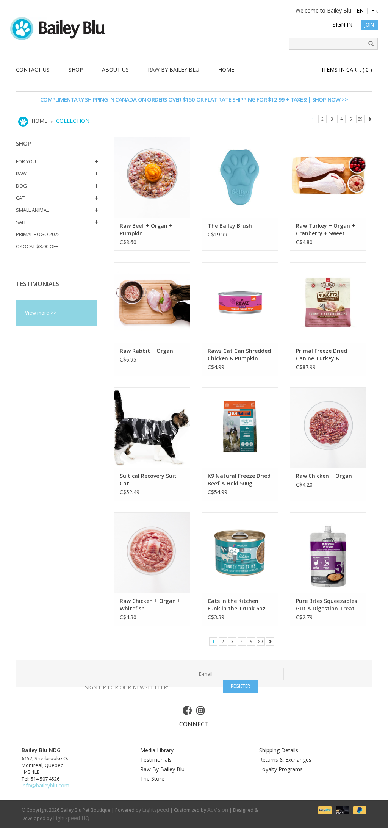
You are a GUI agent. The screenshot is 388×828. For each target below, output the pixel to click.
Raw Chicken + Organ (324, 475)
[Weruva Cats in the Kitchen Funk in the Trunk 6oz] (240, 552)
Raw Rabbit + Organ (146, 350)
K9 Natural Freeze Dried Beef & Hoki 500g (239, 479)
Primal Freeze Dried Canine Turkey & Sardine (321, 354)
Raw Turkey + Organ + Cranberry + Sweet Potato (325, 229)
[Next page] (370, 119)
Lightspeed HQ (71, 818)
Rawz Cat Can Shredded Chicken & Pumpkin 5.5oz (239, 354)
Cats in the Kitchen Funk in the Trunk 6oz (237, 604)
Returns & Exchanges (285, 759)
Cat (20, 198)
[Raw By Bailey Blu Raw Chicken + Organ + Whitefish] (152, 552)
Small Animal (32, 210)
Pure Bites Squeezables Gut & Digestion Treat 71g (326, 604)
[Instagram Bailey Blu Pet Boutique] (201, 710)
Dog (21, 185)
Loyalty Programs (281, 769)
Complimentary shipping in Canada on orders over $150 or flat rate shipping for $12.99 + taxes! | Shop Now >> (194, 99)
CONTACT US (33, 69)
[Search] (368, 44)
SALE (21, 222)
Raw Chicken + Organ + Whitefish (150, 604)
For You (26, 161)
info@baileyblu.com (45, 785)
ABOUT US (115, 69)
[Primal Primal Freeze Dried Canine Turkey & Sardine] (328, 302)
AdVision (217, 809)
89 (360, 119)
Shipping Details (278, 750)
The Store (152, 778)
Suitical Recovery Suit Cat (148, 479)
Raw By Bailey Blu (162, 769)
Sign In (342, 24)
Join (369, 25)
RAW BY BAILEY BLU (173, 69)
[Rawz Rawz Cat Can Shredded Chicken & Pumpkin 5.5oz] (240, 302)
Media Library (157, 750)
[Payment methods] (324, 809)
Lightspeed (155, 809)
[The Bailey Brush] (240, 177)
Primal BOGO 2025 (38, 234)
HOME (226, 69)
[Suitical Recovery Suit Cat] (152, 427)
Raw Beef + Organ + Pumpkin (146, 229)
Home (39, 120)
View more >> (40, 312)
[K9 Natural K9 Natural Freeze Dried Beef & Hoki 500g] (240, 427)
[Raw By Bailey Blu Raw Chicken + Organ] (328, 427)
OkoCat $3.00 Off (37, 246)
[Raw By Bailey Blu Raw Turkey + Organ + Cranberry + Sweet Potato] (328, 177)
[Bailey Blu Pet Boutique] (194, 28)
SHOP (76, 69)
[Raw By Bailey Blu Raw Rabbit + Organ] (152, 302)
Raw (21, 173)
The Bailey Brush (230, 225)
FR (374, 10)
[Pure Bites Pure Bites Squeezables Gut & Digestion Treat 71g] (328, 552)
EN (360, 10)
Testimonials (156, 759)
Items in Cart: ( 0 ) (347, 69)
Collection (72, 120)
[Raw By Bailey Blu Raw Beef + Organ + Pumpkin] (152, 177)
